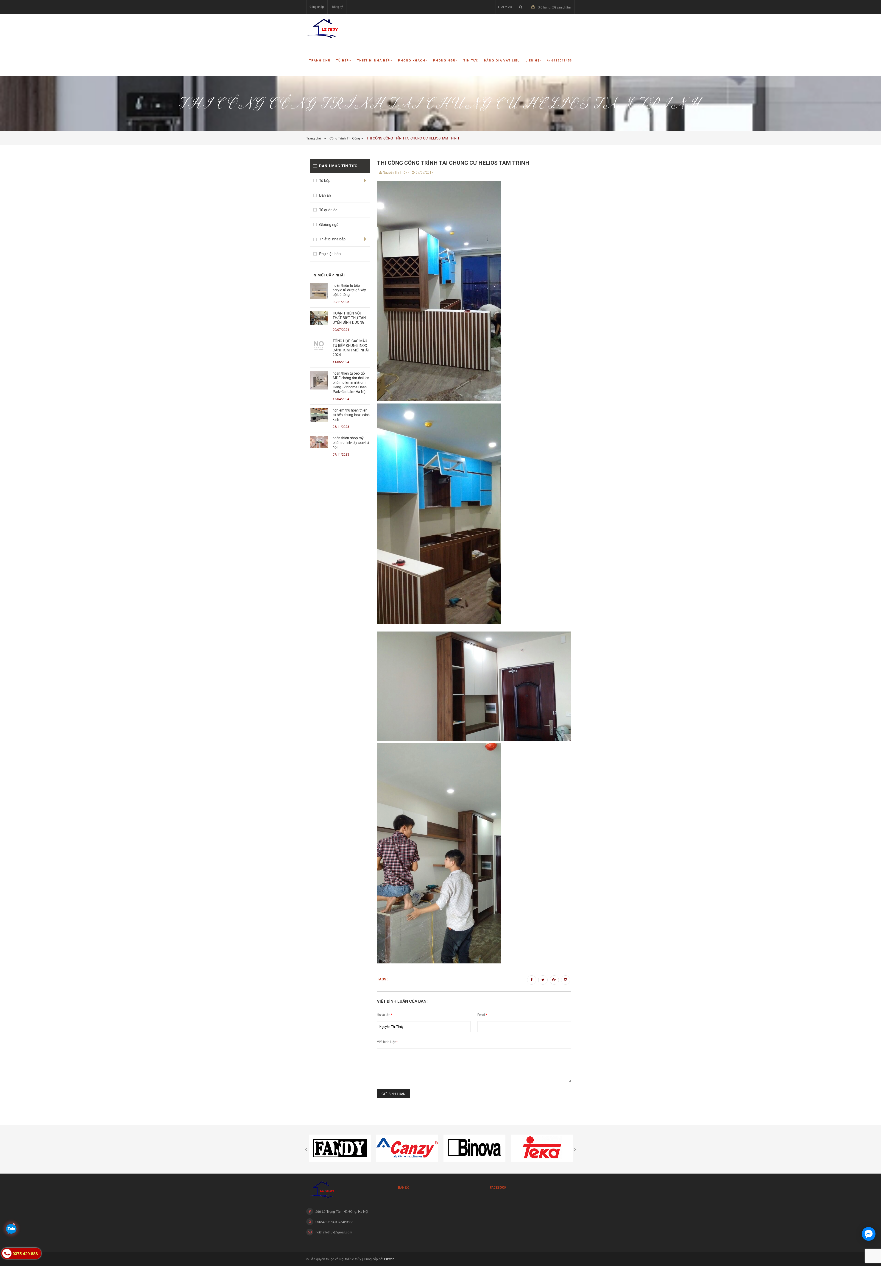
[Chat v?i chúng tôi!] (868, 1234)
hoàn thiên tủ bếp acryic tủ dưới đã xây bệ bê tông (349, 290)
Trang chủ (320, 60)
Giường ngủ (328, 224)
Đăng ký (337, 6)
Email (482, 1015)
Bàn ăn (325, 195)
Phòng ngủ (444, 60)
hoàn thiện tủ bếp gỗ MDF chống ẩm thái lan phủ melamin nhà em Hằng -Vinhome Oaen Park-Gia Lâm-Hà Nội (351, 382)
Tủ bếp (342, 60)
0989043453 (561, 60)
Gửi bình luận (393, 1093)
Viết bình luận (387, 1042)
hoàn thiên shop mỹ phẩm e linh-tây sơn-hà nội (351, 442)
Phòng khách (411, 60)
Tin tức (470, 60)
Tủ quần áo (328, 209)
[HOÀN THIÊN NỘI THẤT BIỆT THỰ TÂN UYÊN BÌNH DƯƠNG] (319, 318)
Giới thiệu (505, 7)
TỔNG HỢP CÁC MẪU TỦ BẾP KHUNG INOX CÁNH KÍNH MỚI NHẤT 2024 (351, 348)
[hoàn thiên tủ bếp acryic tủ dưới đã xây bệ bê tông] (319, 292)
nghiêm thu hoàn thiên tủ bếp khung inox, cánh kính (351, 415)
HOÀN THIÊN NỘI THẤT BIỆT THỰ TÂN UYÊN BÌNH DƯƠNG (349, 318)
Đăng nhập (316, 6)
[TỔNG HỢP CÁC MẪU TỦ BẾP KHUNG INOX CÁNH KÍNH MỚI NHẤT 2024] (319, 346)
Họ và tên (384, 1015)
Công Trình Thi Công (344, 138)
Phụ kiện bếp (330, 253)
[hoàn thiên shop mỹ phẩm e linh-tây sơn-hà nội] (319, 442)
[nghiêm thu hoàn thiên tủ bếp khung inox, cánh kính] (319, 415)
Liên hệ (532, 60)
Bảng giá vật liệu (502, 60)
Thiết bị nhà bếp (373, 60)
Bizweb (389, 1259)
